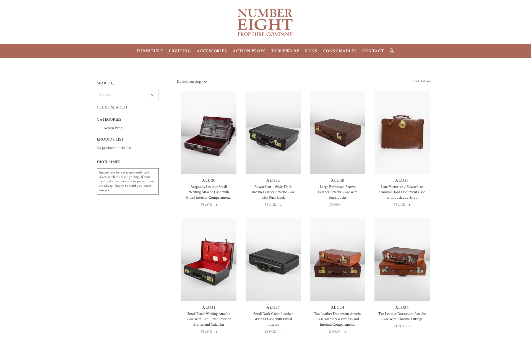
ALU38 (337, 180)
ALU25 (402, 307)
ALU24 (337, 307)
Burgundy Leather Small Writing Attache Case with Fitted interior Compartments (208, 192)
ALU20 (208, 180)
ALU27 (273, 307)
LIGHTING (180, 51)
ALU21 (208, 307)
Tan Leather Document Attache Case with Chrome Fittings (402, 316)
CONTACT (373, 51)
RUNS (311, 51)
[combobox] (192, 81)
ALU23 (401, 180)
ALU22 (273, 180)
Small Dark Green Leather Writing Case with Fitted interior (273, 319)
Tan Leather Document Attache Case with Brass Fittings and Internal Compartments (337, 319)
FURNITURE (150, 51)
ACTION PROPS (249, 51)
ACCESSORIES (212, 51)
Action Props (114, 128)
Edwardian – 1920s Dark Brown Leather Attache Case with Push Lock (273, 192)
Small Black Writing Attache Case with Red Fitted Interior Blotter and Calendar (209, 319)
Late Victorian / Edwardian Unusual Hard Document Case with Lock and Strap (402, 192)
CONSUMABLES (340, 51)
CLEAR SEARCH (112, 107)
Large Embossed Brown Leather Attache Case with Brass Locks (338, 192)
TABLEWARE (285, 51)
